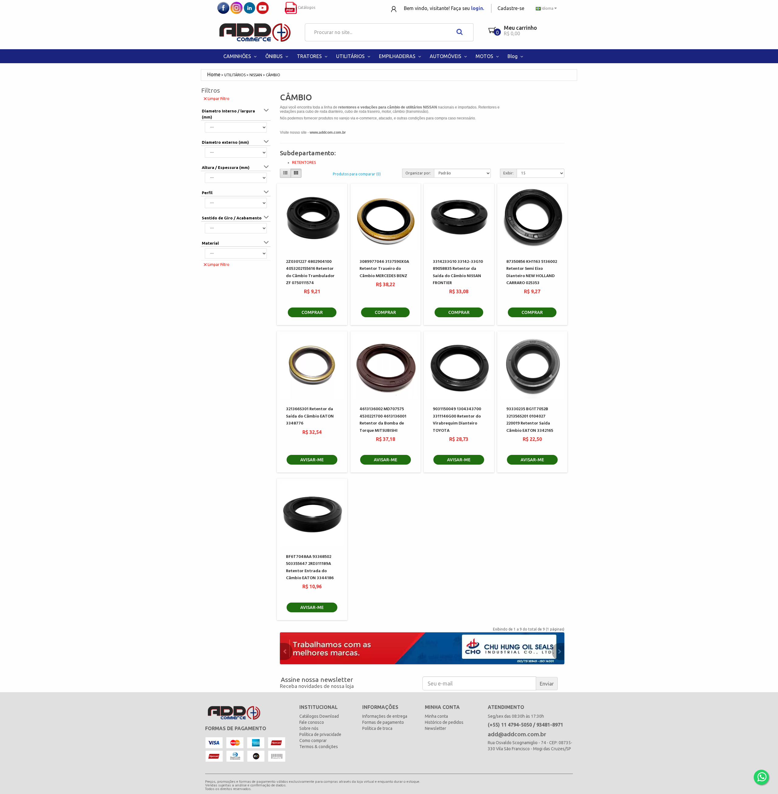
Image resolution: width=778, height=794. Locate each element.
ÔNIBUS (274, 56)
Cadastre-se (510, 8)
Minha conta (436, 716)
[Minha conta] (394, 9)
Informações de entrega (384, 716)
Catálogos (306, 7)
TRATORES (310, 56)
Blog (513, 56)
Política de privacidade (320, 734)
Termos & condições (318, 746)
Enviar (547, 683)
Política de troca (377, 728)
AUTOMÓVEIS (446, 56)
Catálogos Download (319, 716)
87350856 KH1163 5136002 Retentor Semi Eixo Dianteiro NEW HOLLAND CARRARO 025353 (531, 272)
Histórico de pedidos (444, 722)
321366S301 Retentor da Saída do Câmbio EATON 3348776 (310, 416)
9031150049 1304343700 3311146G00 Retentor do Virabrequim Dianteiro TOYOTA (457, 420)
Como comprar (313, 740)
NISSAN (256, 75)
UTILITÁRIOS (351, 56)
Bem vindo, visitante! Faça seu (444, 8)
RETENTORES (304, 162)
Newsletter (435, 728)
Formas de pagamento (383, 722)
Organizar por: (418, 173)
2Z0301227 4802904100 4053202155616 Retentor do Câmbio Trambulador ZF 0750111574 (310, 272)
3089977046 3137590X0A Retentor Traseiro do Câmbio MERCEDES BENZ (384, 269)
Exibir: (508, 173)
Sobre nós (308, 728)
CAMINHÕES (237, 56)
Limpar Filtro (218, 99)
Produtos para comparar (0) (357, 174)
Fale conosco (311, 722)
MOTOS (485, 56)
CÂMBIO (273, 75)
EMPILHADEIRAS (398, 56)
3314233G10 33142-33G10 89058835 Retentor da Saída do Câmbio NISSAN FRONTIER (458, 272)
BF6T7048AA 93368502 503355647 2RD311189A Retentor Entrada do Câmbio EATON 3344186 (310, 567)
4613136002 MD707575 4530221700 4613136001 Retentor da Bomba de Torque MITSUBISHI (383, 420)
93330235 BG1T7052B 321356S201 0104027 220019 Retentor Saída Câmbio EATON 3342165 (529, 420)
